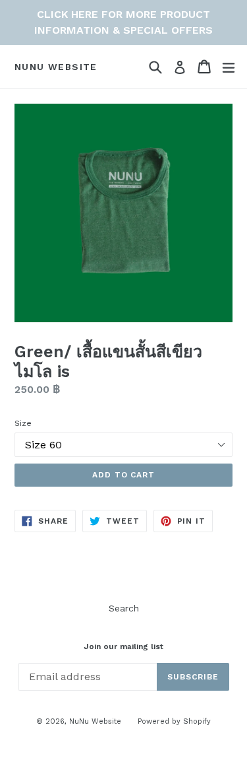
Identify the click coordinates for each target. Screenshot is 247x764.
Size (23, 423)
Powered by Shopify (174, 721)
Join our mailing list (123, 646)
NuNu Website (55, 66)
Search (124, 608)
